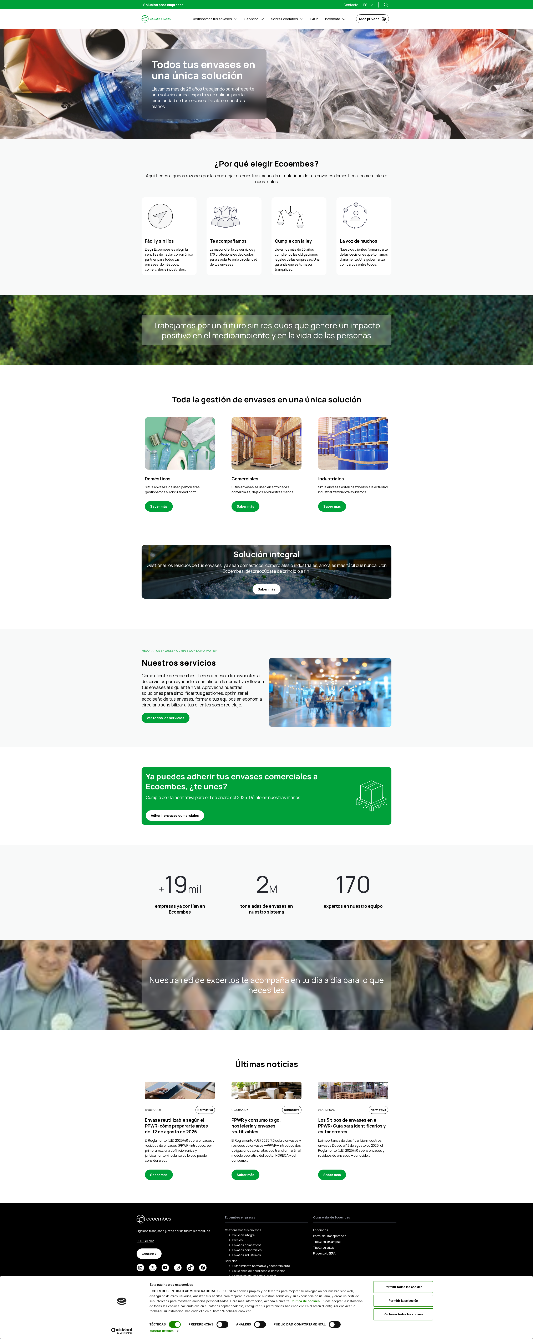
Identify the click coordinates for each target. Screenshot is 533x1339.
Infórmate (332, 19)
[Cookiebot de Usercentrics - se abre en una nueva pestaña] (122, 1331)
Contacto (351, 4)
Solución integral (243, 1235)
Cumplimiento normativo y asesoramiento (261, 1266)
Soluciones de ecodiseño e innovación (258, 1271)
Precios (237, 1240)
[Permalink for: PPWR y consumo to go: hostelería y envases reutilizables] (266, 1090)
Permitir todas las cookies (403, 1287)
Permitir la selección (403, 1300)
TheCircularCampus (327, 1242)
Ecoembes (320, 1230)
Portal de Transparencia (329, 1236)
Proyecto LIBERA (324, 1253)
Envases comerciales (247, 1250)
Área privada (369, 19)
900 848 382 (145, 1241)
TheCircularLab (323, 1247)
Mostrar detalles (161, 1331)
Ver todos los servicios (165, 718)
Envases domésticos (247, 1245)
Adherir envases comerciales (175, 815)
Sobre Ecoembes (284, 19)
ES (365, 4)
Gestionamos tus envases (212, 19)
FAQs (314, 19)
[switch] (222, 1324)
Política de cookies (305, 1301)
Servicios (251, 19)
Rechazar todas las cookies (403, 1314)
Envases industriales (246, 1255)
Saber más (159, 506)
